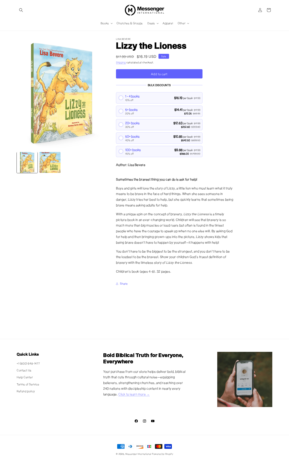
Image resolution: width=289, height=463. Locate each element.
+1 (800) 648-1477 (28, 363)
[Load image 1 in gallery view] (27, 162)
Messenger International (138, 454)
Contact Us (24, 370)
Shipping (121, 62)
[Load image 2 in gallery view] (50, 162)
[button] (21, 10)
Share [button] (124, 283)
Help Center (25, 377)
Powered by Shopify (162, 454)
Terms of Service (28, 384)
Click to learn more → (134, 394)
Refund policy (26, 391)
